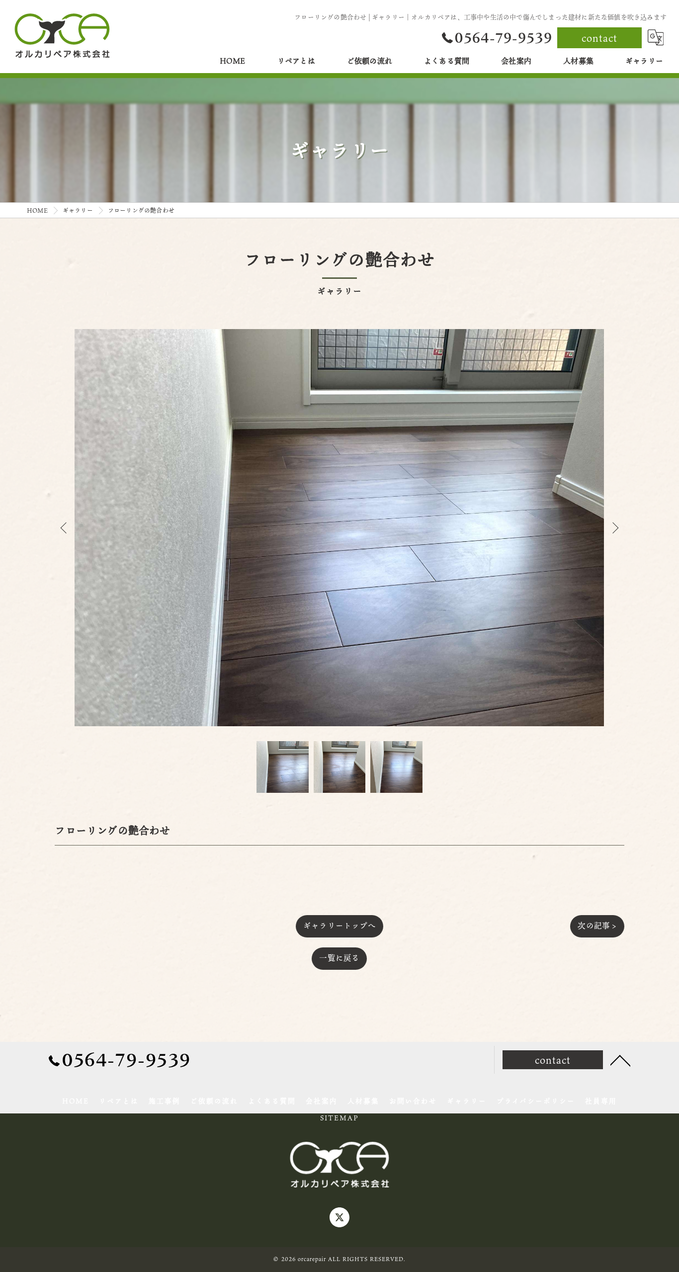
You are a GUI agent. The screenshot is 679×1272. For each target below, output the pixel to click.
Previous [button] (65, 527)
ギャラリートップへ (339, 925)
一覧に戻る (339, 957)
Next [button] (614, 527)
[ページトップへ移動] (620, 1060)
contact (599, 37)
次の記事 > (597, 925)
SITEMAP (339, 1118)
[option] (339, 527)
